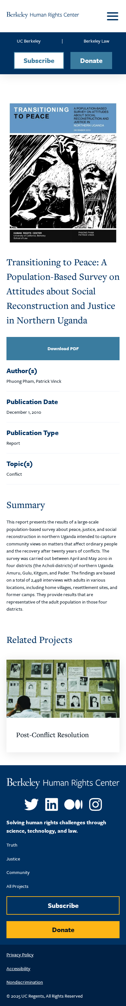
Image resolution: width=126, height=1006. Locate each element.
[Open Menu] (111, 16)
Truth (11, 844)
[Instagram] (95, 805)
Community (18, 872)
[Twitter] (31, 805)
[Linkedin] (51, 805)
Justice (13, 858)
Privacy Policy (20, 954)
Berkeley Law (96, 40)
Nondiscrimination (24, 982)
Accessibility (18, 968)
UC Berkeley (29, 40)
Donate (91, 60)
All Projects (17, 886)
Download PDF (63, 348)
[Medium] (73, 805)
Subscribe (39, 60)
